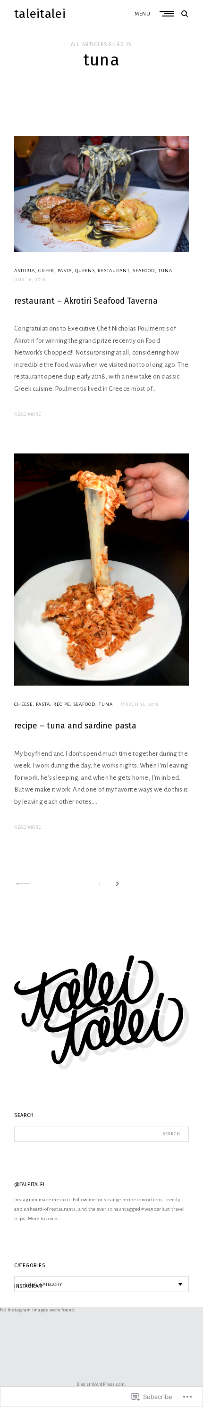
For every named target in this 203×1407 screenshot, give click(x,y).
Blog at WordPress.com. (101, 1384)
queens (84, 270)
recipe (61, 704)
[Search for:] (101, 1134)
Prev (23, 884)
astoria (24, 270)
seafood (144, 270)
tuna (165, 270)
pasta (65, 270)
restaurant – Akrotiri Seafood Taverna (86, 301)
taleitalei (40, 13)
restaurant (113, 270)
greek (46, 270)
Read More (27, 414)
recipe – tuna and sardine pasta (75, 726)
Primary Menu (167, 13)
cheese (23, 704)
